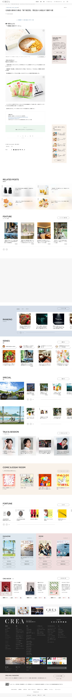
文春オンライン (40, 695)
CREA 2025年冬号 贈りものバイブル (28, 647)
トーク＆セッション (49, 1)
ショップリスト (9, 566)
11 (32, 136)
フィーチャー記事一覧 (63, 217)
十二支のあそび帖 (50, 634)
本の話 (44, 695)
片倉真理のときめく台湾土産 (20, 631)
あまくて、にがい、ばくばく (51, 637)
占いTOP (63, 504)
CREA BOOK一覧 (63, 578)
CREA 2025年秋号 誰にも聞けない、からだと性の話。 (30, 639)
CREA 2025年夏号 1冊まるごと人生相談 (29, 642)
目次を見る (9, 561)
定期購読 (45, 689)
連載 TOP (63, 342)
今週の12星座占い (60, 632)
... (20, 136)
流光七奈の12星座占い (61, 631)
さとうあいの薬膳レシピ (19, 640)
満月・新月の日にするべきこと (62, 637)
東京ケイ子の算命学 (60, 634)
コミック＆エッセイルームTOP (63, 471)
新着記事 (37, 1)
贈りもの (6, 629)
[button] (4, 249)
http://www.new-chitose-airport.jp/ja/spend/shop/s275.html (18, 117)
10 (30, 136)
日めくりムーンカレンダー (61, 635)
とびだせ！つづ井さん (50, 632)
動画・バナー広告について (32, 689)
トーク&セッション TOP (63, 433)
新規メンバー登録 (59, 52)
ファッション (7, 638)
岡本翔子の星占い (60, 629)
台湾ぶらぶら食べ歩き (19, 629)
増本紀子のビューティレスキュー (20, 649)
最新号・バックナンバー (8, 668)
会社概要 (19, 689)
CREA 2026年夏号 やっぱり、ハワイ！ (29, 630)
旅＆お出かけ (7, 146)
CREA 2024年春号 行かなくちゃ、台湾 (29, 654)
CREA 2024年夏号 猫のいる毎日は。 (28, 651)
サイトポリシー (51, 689)
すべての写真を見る (41, 56)
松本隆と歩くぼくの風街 (40, 633)
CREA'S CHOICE (7, 645)
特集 (43, 1)
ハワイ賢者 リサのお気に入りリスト (20, 633)
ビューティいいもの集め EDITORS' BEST (19, 644)
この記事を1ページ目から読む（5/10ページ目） (25, 19)
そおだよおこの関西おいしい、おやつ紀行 (20, 638)
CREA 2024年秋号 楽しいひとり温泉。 (29, 649)
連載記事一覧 (59, 160)
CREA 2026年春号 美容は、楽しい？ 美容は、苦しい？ (30, 633)
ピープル (17, 668)
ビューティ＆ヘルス (8, 637)
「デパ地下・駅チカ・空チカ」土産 (12, 7)
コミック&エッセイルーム (58, 1)
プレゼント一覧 (55, 61)
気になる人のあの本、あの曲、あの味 (41, 630)
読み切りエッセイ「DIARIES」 (52, 631)
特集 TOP (63, 378)
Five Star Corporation (10, 13)
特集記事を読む (9, 564)
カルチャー (6, 634)
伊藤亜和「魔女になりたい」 (51, 629)
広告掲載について (39, 689)
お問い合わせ (25, 689)
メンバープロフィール (29, 668)
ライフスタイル (7, 635)
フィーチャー (7, 644)
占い (64, 1)
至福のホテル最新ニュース (19, 636)
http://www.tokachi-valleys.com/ (13, 118)
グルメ (12, 146)
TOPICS (6, 647)
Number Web (34, 695)
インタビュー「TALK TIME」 (51, 635)
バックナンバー (29, 538)
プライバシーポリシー (58, 689)
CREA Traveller (29, 695)
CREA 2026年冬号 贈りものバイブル (28, 636)
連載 (41, 1)
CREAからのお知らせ (8, 648)
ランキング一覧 (63, 308)
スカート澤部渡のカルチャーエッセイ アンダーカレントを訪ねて (52, 639)
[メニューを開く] (67, 2)
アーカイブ (6, 642)
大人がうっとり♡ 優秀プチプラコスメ (20, 646)
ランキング (6, 641)
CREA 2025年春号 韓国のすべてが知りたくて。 (30, 644)
